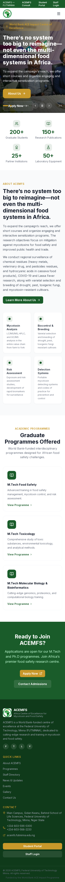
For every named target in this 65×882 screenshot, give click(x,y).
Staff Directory (11, 774)
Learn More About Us (21, 300)
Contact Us (9, 797)
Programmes (10, 768)
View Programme (18, 505)
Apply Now (30, 673)
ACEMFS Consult (26, 4)
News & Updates (13, 780)
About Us (14, 93)
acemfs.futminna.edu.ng (21, 835)
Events (7, 786)
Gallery (7, 791)
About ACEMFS (12, 763)
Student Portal (43, 4)
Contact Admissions (32, 684)
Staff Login (56, 4)
